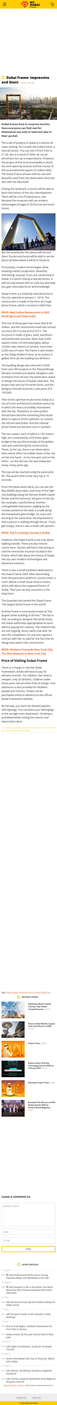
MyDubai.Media (9, 1385)
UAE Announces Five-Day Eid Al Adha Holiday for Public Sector (30, 1303)
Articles (21, 1385)
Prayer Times (34, 1043)
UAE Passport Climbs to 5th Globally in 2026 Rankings (28, 1316)
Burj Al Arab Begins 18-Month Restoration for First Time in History (29, 1328)
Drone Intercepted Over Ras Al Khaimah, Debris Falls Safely (30, 1360)
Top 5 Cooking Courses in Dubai (30, 532)
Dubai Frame (12, 992)
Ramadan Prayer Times (38, 1082)
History (37, 992)
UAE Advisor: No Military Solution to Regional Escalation (29, 1372)
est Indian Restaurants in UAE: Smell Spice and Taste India (26, 314)
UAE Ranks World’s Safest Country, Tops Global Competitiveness (39, 1006)
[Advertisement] (28, 43)
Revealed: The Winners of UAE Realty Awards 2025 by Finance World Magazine (41, 1105)
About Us (36, 1397)
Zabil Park (46, 992)
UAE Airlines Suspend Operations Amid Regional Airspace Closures (30, 1380)
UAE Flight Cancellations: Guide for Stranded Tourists (29, 1348)
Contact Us (21, 1397)
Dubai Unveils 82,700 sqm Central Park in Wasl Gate (30, 1336)
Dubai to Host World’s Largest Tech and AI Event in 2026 (41, 1025)
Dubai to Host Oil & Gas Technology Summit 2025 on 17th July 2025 (41, 1066)
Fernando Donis (26, 992)
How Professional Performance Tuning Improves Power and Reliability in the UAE (27, 1276)
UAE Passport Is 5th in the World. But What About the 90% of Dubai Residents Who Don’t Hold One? (29, 1290)
